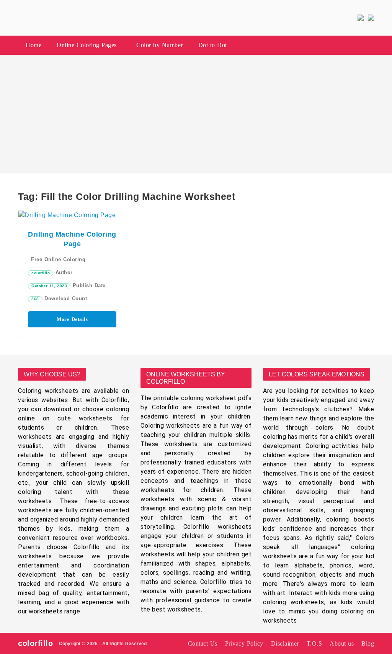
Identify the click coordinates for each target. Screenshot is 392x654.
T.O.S (314, 643)
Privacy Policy (244, 643)
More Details (72, 319)
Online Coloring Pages (87, 45)
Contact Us (202, 643)
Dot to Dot (212, 45)
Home (33, 45)
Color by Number (159, 45)
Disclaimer (285, 643)
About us (342, 643)
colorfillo (40, 273)
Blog (367, 643)
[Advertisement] (196, 114)
